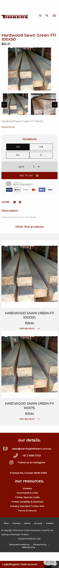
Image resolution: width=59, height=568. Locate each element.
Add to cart (26, 175)
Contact (49, 523)
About (27, 523)
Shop (6, 523)
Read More (8, 126)
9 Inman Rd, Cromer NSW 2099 (28, 473)
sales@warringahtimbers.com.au (31, 448)
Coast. (38, 539)
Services (16, 523)
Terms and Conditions (19, 544)
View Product (27, 328)
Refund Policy (28, 547)
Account (38, 523)
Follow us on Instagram (31, 462)
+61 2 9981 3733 (31, 455)
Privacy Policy (39, 544)
